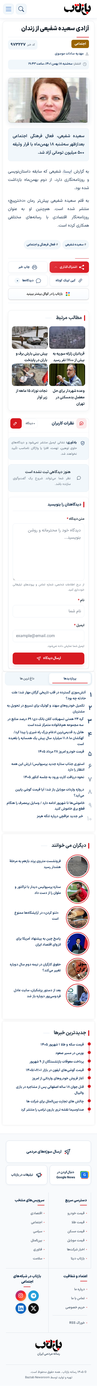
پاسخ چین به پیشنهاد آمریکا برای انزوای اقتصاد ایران (38, 941)
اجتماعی (36, 1222)
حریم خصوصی (75, 1307)
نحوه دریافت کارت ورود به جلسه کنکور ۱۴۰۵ (54, 777)
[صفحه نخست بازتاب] (48, 1346)
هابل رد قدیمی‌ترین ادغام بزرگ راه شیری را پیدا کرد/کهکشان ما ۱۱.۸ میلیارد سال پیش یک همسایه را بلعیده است (46, 738)
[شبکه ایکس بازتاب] (33, 1308)
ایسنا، (67, 171)
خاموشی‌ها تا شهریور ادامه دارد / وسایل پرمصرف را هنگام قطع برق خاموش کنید (46, 806)
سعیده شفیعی (74, 244)
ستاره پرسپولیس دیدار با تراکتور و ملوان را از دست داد (38, 890)
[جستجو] (21, 9)
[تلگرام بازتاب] (33, 1295)
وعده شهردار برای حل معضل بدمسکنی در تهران (69, 398)
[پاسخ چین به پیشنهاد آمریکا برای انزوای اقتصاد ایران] (77, 943)
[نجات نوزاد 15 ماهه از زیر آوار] (30, 375)
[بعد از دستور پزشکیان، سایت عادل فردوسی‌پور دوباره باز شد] (77, 995)
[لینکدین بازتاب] (21, 1308)
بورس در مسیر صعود (69, 1053)
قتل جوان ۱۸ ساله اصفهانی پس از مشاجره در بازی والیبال (50, 1090)
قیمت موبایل (76, 1240)
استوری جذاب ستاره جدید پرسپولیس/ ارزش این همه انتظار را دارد (47, 767)
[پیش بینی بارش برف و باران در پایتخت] (30, 338)
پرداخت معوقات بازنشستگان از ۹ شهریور (56, 1061)
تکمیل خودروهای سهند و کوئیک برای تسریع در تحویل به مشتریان (46, 708)
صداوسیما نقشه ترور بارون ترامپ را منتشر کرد (52, 1110)
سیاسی (37, 1231)
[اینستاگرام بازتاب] (21, 1295)
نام (81, 600)
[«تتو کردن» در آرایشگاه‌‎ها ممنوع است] (76, 918)
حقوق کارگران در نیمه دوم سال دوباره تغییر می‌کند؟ (35, 967)
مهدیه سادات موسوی (69, 53)
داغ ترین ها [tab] (27, 678)
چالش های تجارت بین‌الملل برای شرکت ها (55, 1101)
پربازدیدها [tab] (70, 678)
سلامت (37, 1258)
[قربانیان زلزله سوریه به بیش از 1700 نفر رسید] (67, 338)
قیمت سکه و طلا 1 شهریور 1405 (62, 1045)
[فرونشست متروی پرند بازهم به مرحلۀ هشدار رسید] (77, 866)
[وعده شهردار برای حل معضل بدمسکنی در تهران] (67, 375)
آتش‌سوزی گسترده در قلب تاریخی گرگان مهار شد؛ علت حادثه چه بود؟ (49, 695)
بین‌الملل (36, 1240)
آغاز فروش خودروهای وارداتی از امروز (58, 1078)
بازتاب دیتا (78, 1258)
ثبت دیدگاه (16, 423)
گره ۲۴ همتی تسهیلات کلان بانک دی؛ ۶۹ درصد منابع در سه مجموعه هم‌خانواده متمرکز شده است (46, 722)
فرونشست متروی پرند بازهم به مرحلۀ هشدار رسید (35, 864)
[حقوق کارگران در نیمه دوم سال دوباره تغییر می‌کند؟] (77, 969)
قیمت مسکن (76, 1231)
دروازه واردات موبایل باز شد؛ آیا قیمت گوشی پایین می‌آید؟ (49, 792)
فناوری (37, 1249)
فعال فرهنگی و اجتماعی (41, 244)
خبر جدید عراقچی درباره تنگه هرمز (60, 816)
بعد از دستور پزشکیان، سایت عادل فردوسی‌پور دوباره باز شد (37, 993)
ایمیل (79, 625)
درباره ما (79, 1289)
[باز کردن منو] (8, 9)
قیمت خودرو (76, 1213)
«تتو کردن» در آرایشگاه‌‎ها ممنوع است (36, 916)
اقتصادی (36, 1213)
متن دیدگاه (75, 518)
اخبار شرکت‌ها (76, 1249)
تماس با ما (78, 1298)
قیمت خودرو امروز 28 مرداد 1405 (61, 751)
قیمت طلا (78, 1222)
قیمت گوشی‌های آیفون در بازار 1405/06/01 (55, 1070)
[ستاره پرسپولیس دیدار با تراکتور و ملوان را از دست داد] (77, 892)
